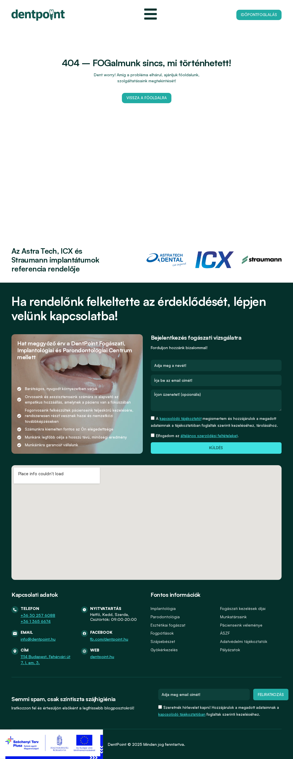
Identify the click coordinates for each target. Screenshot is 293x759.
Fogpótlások (162, 633)
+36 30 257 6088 (38, 615)
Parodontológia (165, 616)
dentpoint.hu (102, 656)
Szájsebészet (163, 641)
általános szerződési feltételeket (209, 435)
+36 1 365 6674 (36, 621)
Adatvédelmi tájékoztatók (243, 641)
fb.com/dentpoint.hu (109, 639)
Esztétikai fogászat (168, 625)
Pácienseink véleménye (241, 625)
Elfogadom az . (197, 435)
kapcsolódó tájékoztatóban (181, 714)
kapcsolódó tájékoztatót (180, 418)
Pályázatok (230, 649)
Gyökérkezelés (164, 649)
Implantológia (163, 608)
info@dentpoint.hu (38, 639)
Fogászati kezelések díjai (243, 608)
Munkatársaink (233, 616)
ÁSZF (225, 633)
